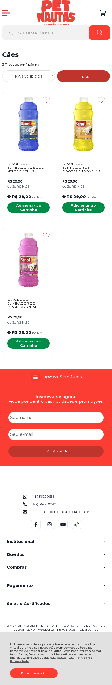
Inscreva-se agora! (56, 396)
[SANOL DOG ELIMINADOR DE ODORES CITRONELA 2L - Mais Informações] (83, 124)
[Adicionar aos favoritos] (46, 100)
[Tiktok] (76, 528)
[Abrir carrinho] (103, 13)
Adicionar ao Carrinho (28, 207)
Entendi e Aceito (33, 673)
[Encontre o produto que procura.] (99, 32)
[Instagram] (49, 528)
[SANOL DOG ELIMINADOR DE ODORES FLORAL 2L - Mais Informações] (28, 260)
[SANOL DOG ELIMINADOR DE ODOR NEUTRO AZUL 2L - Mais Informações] (28, 124)
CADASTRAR (55, 451)
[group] (56, 377)
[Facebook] (36, 528)
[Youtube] (63, 528)
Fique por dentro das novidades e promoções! (56, 401)
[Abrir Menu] (6, 13)
